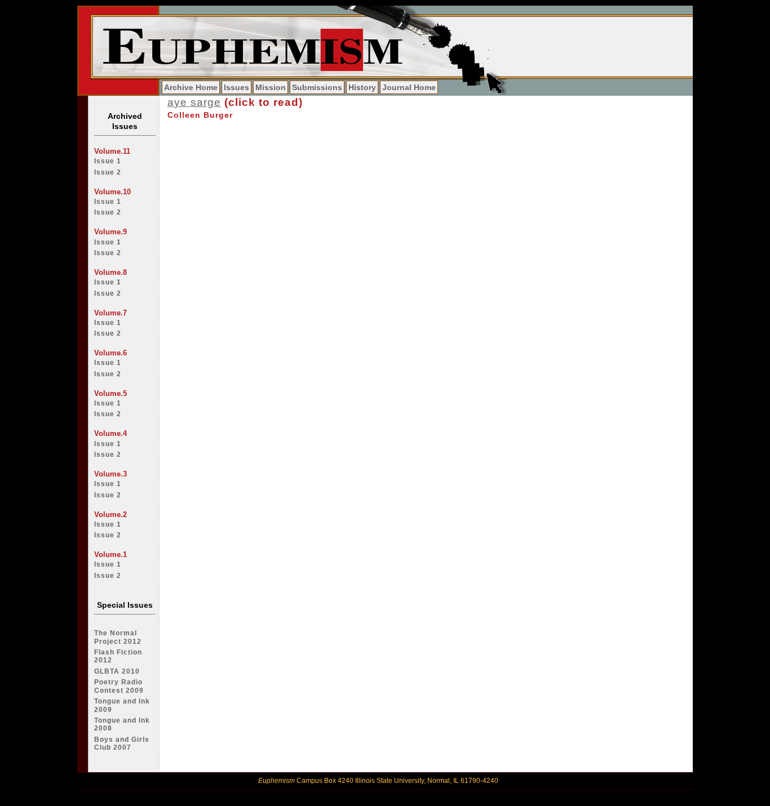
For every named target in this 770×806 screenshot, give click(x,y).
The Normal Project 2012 (117, 637)
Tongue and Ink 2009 (122, 705)
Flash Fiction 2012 (118, 656)
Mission (270, 87)
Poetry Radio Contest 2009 (119, 686)
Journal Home (409, 87)
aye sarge (194, 102)
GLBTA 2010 (117, 671)
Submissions (317, 87)
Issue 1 (107, 161)
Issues (236, 87)
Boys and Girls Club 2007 (121, 743)
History (362, 87)
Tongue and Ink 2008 (122, 724)
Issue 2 (107, 172)
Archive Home (191, 87)
